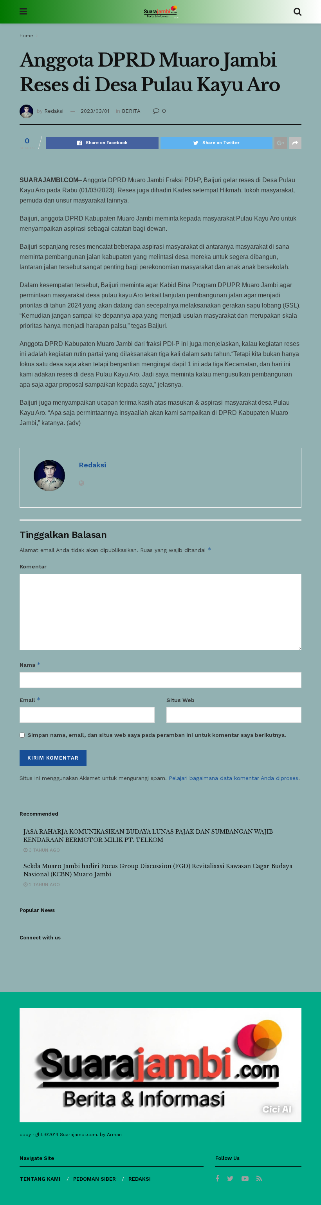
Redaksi (53, 111)
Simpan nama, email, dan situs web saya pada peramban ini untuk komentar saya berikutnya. (156, 735)
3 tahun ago (43, 850)
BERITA (131, 111)
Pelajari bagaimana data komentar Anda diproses (233, 778)
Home (26, 35)
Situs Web (180, 700)
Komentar (33, 566)
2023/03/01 (95, 111)
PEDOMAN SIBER (94, 1179)
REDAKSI (139, 1179)
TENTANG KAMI (40, 1179)
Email (30, 700)
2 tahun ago (43, 884)
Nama (30, 664)
